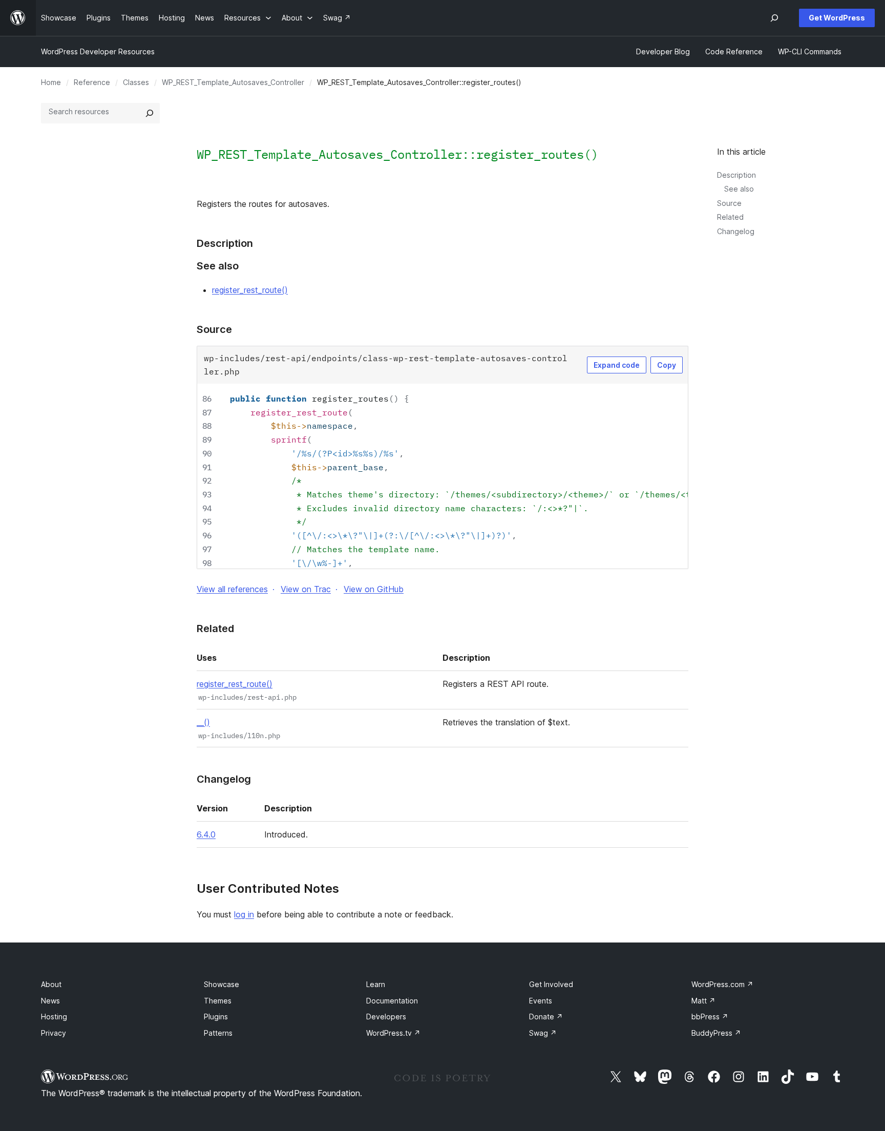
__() (203, 722)
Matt (703, 1000)
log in (244, 914)
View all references (232, 589)
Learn (375, 984)
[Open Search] (774, 18)
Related (730, 217)
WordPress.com (722, 984)
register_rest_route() (250, 290)
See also (739, 188)
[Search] (149, 113)
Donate (546, 1016)
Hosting (54, 1016)
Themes (217, 1000)
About (51, 984)
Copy (666, 365)
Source (729, 203)
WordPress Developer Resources (98, 51)
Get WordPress (837, 17)
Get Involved (551, 984)
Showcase (221, 984)
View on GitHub (374, 589)
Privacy (53, 1033)
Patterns (218, 1033)
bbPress (709, 1016)
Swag (543, 1033)
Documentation (392, 1000)
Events (540, 1000)
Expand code (617, 365)
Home (51, 82)
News (50, 1000)
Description (736, 175)
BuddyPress (716, 1033)
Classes (136, 82)
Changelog (735, 231)
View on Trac (306, 589)
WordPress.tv (393, 1033)
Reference (92, 82)
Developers (386, 1016)
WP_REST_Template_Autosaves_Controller (233, 82)
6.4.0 (206, 834)
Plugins (216, 1016)
